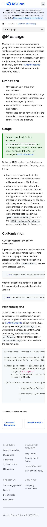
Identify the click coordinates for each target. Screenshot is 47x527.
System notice (10, 464)
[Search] (43, 4)
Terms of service (33, 466)
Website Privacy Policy (13, 515)
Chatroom (8, 459)
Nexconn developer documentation (28, 18)
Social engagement (12, 485)
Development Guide (31, 460)
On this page (10, 29)
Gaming (6, 490)
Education (8, 499)
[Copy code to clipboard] (42, 274)
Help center (30, 453)
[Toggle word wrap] (37, 274)
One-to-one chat (11, 450)
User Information (25, 154)
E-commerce (9, 495)
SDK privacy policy (34, 470)
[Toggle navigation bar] (3, 4)
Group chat (8, 455)
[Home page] (3, 23)
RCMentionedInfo (31, 64)
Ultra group (8, 469)
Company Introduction (31, 487)
